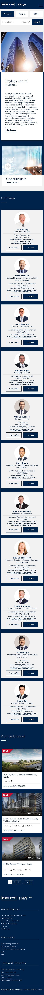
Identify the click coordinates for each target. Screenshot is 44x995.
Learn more (11, 183)
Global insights (16, 179)
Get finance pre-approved (11, 980)
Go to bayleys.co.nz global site (13, 915)
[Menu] (40, 5)
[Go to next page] (31, 882)
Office (36, 14)
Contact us (11, 130)
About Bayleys (7, 918)
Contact (30, 248)
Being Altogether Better (10, 921)
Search (37, 22)
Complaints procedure (10, 944)
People (22, 14)
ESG (2, 952)
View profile (13, 248)
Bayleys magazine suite (10, 975)
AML (3, 955)
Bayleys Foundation (9, 923)
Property (7, 14)
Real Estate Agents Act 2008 (13, 949)
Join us (4, 926)
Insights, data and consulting (12, 969)
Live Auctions (6, 978)
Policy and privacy (8, 947)
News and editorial (8, 972)
